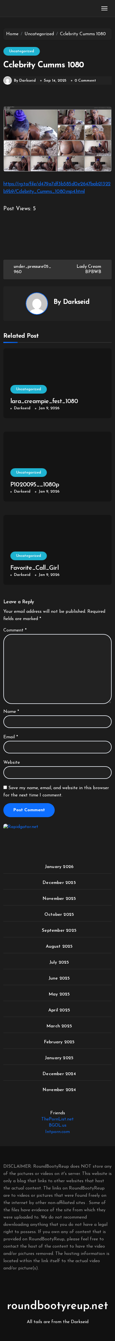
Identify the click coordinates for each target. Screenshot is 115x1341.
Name (11, 711)
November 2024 (59, 1090)
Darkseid (76, 302)
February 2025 (59, 1042)
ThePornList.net (57, 1119)
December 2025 (59, 883)
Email (10, 737)
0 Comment (85, 81)
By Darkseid (25, 81)
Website (11, 762)
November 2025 (59, 899)
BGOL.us (57, 1125)
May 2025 (59, 994)
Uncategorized (21, 51)
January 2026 (59, 867)
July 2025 (59, 962)
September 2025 (59, 930)
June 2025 (59, 978)
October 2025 (59, 914)
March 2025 (59, 1026)
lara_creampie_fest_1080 (44, 401)
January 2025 (59, 1058)
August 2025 (59, 946)
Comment (15, 630)
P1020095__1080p (34, 485)
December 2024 (59, 1074)
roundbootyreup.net (57, 1306)
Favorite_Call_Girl (34, 568)
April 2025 (59, 1010)
